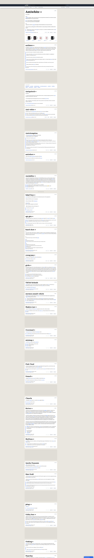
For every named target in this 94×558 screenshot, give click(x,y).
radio (28, 103)
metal (32, 276)
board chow (27, 250)
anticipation (30, 135)
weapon (30, 400)
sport (38, 479)
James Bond (30, 508)
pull (28, 508)
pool (52, 521)
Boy (26, 20)
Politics (36, 7)
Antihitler (39, 87)
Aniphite (27, 87)
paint (35, 111)
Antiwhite (27, 32)
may (50, 411)
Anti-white (27, 117)
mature (48, 218)
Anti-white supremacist (43, 86)
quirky (40, 466)
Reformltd (30, 313)
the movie (36, 467)
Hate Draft (27, 487)
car (28, 506)
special (34, 519)
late (36, 257)
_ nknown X (30, 188)
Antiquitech (27, 105)
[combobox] (48, 5)
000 (43, 443)
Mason (38, 141)
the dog (29, 260)
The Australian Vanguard (31, 32)
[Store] (67, 5)
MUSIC (51, 59)
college (45, 410)
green (26, 196)
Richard (27, 310)
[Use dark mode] (68, 5)
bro (35, 287)
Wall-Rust (30, 105)
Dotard (26, 381)
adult (33, 257)
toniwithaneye (30, 371)
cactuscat (29, 277)
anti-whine (49, 86)
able (35, 135)
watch (54, 218)
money (44, 368)
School (29, 423)
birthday (27, 221)
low (42, 285)
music (53, 267)
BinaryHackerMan (31, 250)
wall (40, 111)
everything (36, 342)
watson (28, 509)
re (28, 258)
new (38, 366)
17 (32, 275)
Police (26, 543)
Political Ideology (40, 7)
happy (28, 135)
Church (34, 299)
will (55, 29)
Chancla (26, 403)
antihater (27, 69)
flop (43, 400)
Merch (55, 32)
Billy (26, 220)
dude (37, 368)
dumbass (31, 47)
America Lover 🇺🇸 (31, 117)
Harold (28, 432)
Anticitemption (31, 87)
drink (45, 521)
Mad (27, 185)
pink (54, 368)
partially (32, 103)
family (27, 296)
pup (33, 258)
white (43, 113)
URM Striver (29, 434)
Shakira (40, 310)
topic (31, 331)
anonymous (29, 381)
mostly (30, 342)
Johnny (29, 549)
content (42, 218)
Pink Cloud (27, 371)
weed (40, 549)
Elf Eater (30, 335)
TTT (40, 426)
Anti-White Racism (36, 86)
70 (42, 443)
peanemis (33, 467)
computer (43, 233)
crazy (42, 182)
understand (28, 331)
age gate (27, 224)
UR (32, 54)
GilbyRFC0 (30, 211)
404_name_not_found (30, 446)
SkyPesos (27, 446)
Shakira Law (27, 313)
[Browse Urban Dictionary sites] (27, 5)
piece (36, 466)
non (34, 543)
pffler (29, 487)
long (33, 378)
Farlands (33, 287)
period (46, 98)
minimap (26, 347)
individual (29, 378)
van (38, 295)
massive (36, 49)
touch (38, 367)
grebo (26, 277)
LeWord (29, 347)
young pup (27, 260)
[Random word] (65, 5)
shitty (27, 506)
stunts (33, 508)
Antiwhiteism (27, 86)
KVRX (32, 302)
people (27, 17)
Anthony (28, 426)
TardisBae (29, 403)
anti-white (31, 86)
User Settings (67, 7)
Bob (26, 241)
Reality (27, 184)
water (55, 95)
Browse (31, 7)
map (26, 342)
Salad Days (27, 211)
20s (40, 257)
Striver (26, 434)
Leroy (27, 333)
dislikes (30, 156)
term (29, 295)
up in (32, 207)
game (43, 220)
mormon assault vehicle (28, 302)
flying (39, 400)
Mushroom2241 (31, 469)
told (31, 333)
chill (35, 57)
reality (41, 367)
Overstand (27, 335)
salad (27, 203)
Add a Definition (63, 7)
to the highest (37, 331)
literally (33, 115)
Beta (46, 415)
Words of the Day (27, 7)
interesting (33, 111)
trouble (33, 141)
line (42, 298)
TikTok (26, 284)
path (37, 29)
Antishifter (53, 86)
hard (27, 442)
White (31, 30)
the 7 (49, 333)
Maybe (46, 114)
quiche (30, 467)
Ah (26, 258)
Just (27, 444)
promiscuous (33, 156)
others (41, 156)
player (29, 476)
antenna (30, 103)
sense (44, 378)
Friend (27, 343)
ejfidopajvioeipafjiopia (30, 69)
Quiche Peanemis (27, 469)
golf (32, 517)
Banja (29, 224)
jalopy (26, 509)
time (48, 98)
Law (42, 310)
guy (41, 158)
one (40, 158)
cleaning (49, 521)
